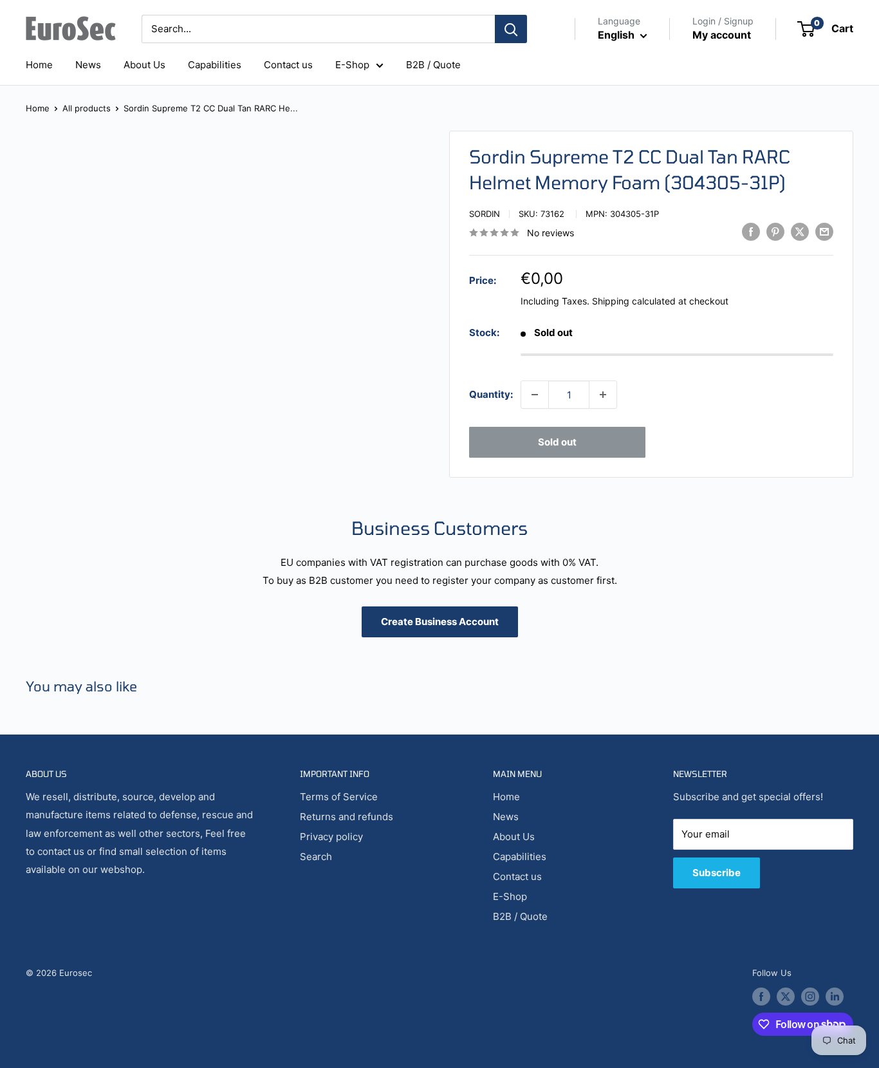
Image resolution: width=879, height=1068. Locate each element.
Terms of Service (339, 797)
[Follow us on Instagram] (810, 997)
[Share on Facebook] (751, 231)
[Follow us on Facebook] (761, 997)
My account (721, 34)
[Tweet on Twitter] (800, 231)
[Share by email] (824, 231)
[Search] (511, 29)
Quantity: (491, 394)
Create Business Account (440, 621)
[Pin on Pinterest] (775, 231)
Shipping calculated (634, 300)
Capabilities (214, 65)
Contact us (288, 65)
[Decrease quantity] (534, 394)
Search (316, 856)
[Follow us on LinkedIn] (835, 997)
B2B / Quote (433, 65)
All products (86, 108)
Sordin (484, 214)
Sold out (557, 442)
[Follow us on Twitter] (786, 997)
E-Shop (352, 65)
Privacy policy (331, 836)
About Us (144, 65)
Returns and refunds (346, 816)
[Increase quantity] (602, 394)
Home (39, 65)
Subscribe (716, 873)
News (88, 65)
